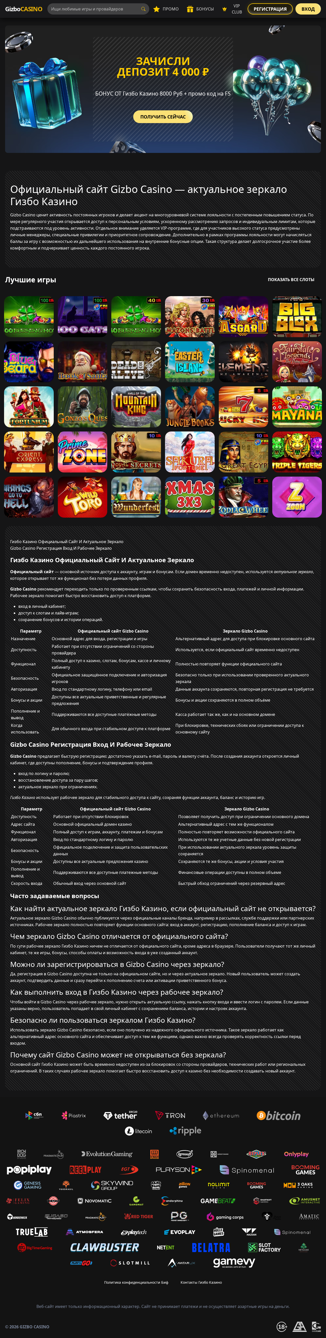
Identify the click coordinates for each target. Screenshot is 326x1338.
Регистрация (270, 9)
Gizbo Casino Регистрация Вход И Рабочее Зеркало (61, 548)
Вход (308, 9)
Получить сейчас (163, 117)
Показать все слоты (291, 279)
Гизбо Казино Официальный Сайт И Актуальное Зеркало (67, 541)
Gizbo (23, 9)
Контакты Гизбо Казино (201, 1282)
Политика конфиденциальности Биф (136, 1282)
